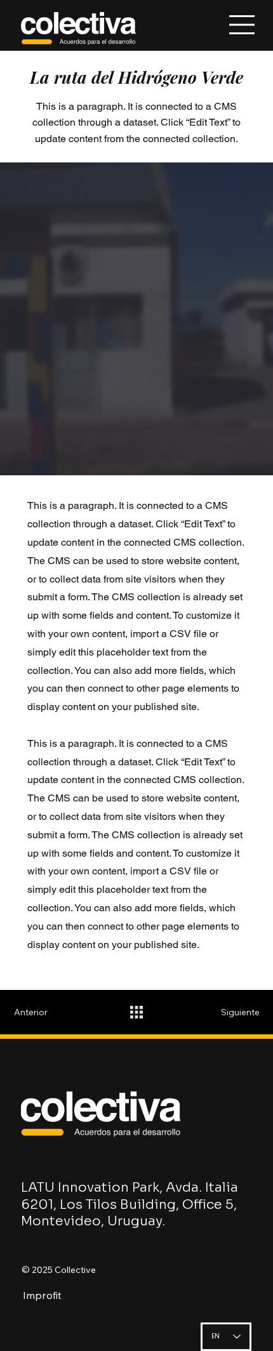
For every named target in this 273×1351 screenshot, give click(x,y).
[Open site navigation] (243, 24)
